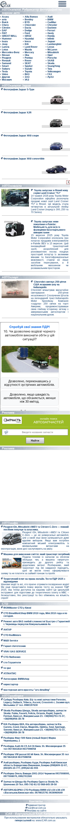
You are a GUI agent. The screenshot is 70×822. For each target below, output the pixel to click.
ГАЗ (49, 74)
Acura (5, 16)
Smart (5, 66)
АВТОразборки (13, 695)
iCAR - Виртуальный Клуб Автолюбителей (35, 813)
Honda (51, 36)
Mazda (28, 49)
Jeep (4, 44)
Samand (6, 63)
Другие (6, 77)
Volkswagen (54, 71)
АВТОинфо (10, 523)
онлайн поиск (48, 418)
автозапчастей (48, 422)
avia (4, 19)
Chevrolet (30, 25)
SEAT (28, 63)
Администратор (37, 805)
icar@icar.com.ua (37, 808)
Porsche (52, 57)
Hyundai (29, 38)
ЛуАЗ (50, 77)
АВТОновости (12, 185)
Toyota (28, 71)
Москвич (7, 79)
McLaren (52, 49)
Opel (49, 55)
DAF (4, 30)
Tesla (5, 71)
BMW (50, 19)
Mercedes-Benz (10, 52)
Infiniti (50, 38)
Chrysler (52, 25)
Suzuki (28, 68)
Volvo (5, 74)
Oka (27, 55)
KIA (27, 44)
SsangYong (53, 66)
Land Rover (31, 47)
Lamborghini (54, 44)
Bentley (29, 19)
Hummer (7, 38)
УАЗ (27, 79)
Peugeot (6, 57)
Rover (28, 60)
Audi (49, 16)
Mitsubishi (53, 52)
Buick (5, 22)
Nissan (6, 55)
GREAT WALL (9, 36)
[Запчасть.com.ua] (12, 423)
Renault (6, 60)
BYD (27, 22)
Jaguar (51, 41)
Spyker (29, 66)
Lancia (5, 47)
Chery (5, 25)
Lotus (5, 49)
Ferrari (51, 30)
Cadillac (51, 22)
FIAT (4, 33)
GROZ (28, 36)
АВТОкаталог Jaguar (16, 85)
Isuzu (5, 41)
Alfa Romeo (31, 16)
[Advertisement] (35, 486)
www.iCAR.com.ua (45, 820)
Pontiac (29, 57)
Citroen (6, 27)
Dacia (28, 27)
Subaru (6, 68)
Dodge (28, 30)
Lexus (50, 47)
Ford (27, 33)
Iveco (28, 41)
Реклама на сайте (36, 810)
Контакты (36, 801)
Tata (49, 68)
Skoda (50, 63)
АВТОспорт (10, 277)
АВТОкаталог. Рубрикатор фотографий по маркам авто (32, 11)
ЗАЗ (27, 77)
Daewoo (51, 27)
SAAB (50, 60)
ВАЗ (27, 74)
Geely (50, 33)
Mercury (29, 52)
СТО (5, 603)
